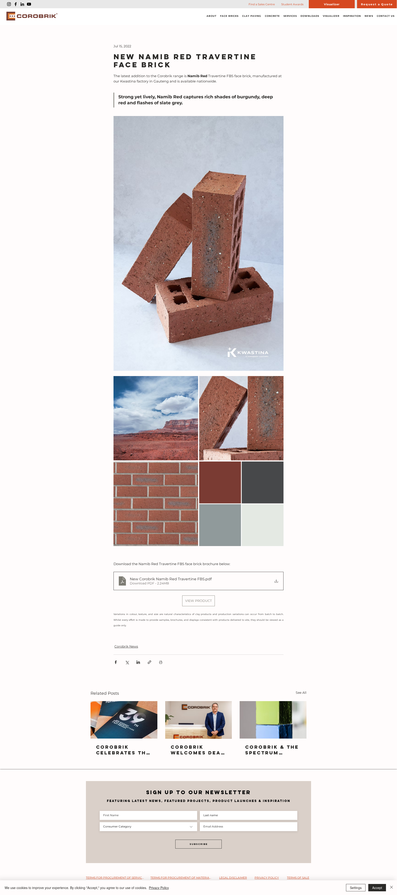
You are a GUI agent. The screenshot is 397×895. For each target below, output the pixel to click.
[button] (211, 16)
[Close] (391, 887)
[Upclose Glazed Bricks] (273, 720)
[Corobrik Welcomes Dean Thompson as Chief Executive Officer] (198, 720)
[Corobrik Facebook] (15, 4)
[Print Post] (161, 662)
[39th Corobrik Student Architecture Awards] (124, 720)
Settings (356, 887)
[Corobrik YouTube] (28, 4)
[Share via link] (149, 662)
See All (301, 693)
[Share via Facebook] (115, 662)
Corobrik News (126, 646)
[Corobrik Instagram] (8, 4)
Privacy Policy (159, 887)
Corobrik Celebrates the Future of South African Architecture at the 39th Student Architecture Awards (123, 750)
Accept (377, 887)
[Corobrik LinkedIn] (22, 4)
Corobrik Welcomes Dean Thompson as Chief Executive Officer (198, 750)
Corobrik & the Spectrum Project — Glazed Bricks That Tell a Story (272, 750)
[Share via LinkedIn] (138, 662)
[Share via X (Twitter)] (127, 662)
